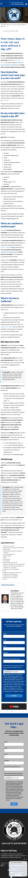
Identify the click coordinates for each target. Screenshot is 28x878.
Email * (5, 640)
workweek (5, 100)
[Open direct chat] (24, 859)
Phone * (5, 646)
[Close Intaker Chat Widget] (26, 859)
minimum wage (5, 247)
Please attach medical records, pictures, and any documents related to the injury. (13, 774)
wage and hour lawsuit (7, 327)
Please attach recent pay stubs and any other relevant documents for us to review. (13, 667)
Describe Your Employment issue (11, 659)
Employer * (6, 652)
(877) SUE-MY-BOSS (17, 843)
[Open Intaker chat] (11, 877)
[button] (1, 3)
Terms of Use (3, 865)
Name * (5, 634)
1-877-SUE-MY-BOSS (17, 4)
